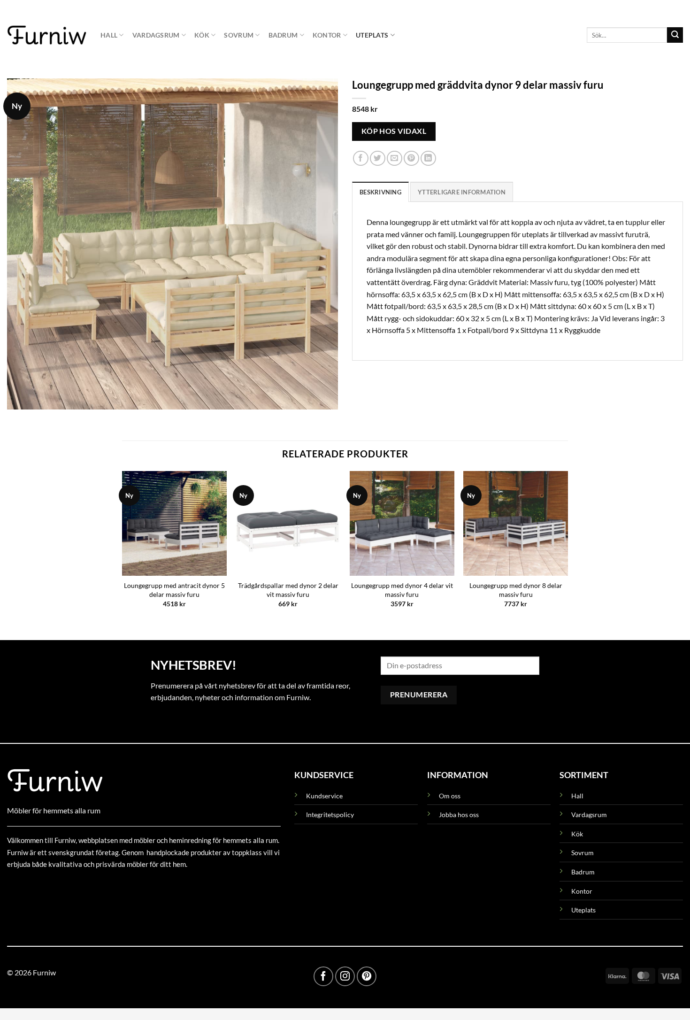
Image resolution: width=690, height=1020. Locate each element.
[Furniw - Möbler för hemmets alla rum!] (46, 35)
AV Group (54, 885)
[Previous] (122, 547)
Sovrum (238, 35)
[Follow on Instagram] (345, 976)
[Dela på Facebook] (360, 158)
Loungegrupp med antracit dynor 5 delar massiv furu (174, 589)
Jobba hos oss (459, 815)
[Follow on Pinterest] (366, 976)
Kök (201, 35)
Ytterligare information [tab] (462, 192)
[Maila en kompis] (394, 158)
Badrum (283, 35)
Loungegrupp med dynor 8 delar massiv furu (515, 589)
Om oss (449, 796)
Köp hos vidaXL (394, 131)
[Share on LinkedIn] (428, 158)
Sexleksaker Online (102, 885)
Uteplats (372, 35)
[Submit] (675, 35)
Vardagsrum (156, 35)
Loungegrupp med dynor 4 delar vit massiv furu (402, 589)
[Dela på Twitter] (377, 158)
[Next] (567, 547)
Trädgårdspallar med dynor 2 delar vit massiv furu (288, 589)
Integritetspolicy (330, 815)
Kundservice (324, 796)
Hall (108, 35)
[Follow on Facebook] (323, 976)
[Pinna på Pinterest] (411, 158)
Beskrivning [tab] (380, 192)
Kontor (327, 35)
